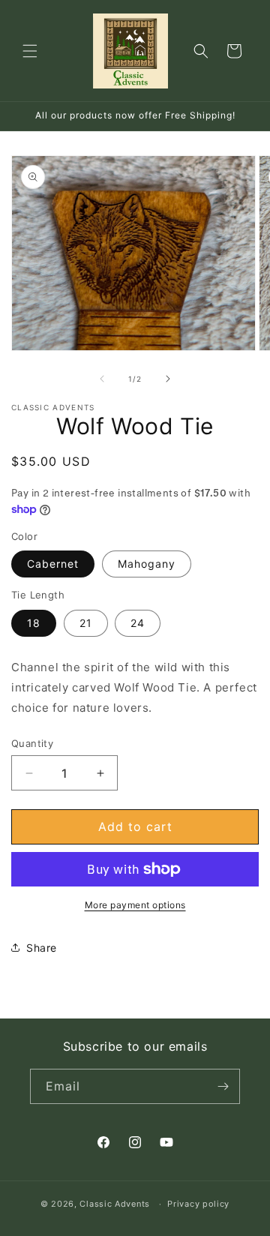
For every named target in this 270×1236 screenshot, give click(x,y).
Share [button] (41, 947)
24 (137, 622)
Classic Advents (115, 1203)
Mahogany (147, 563)
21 (86, 622)
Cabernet (53, 563)
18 (33, 622)
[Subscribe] (222, 1086)
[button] (30, 51)
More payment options (135, 904)
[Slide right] (168, 378)
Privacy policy (198, 1203)
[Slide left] (102, 378)
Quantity (32, 743)
